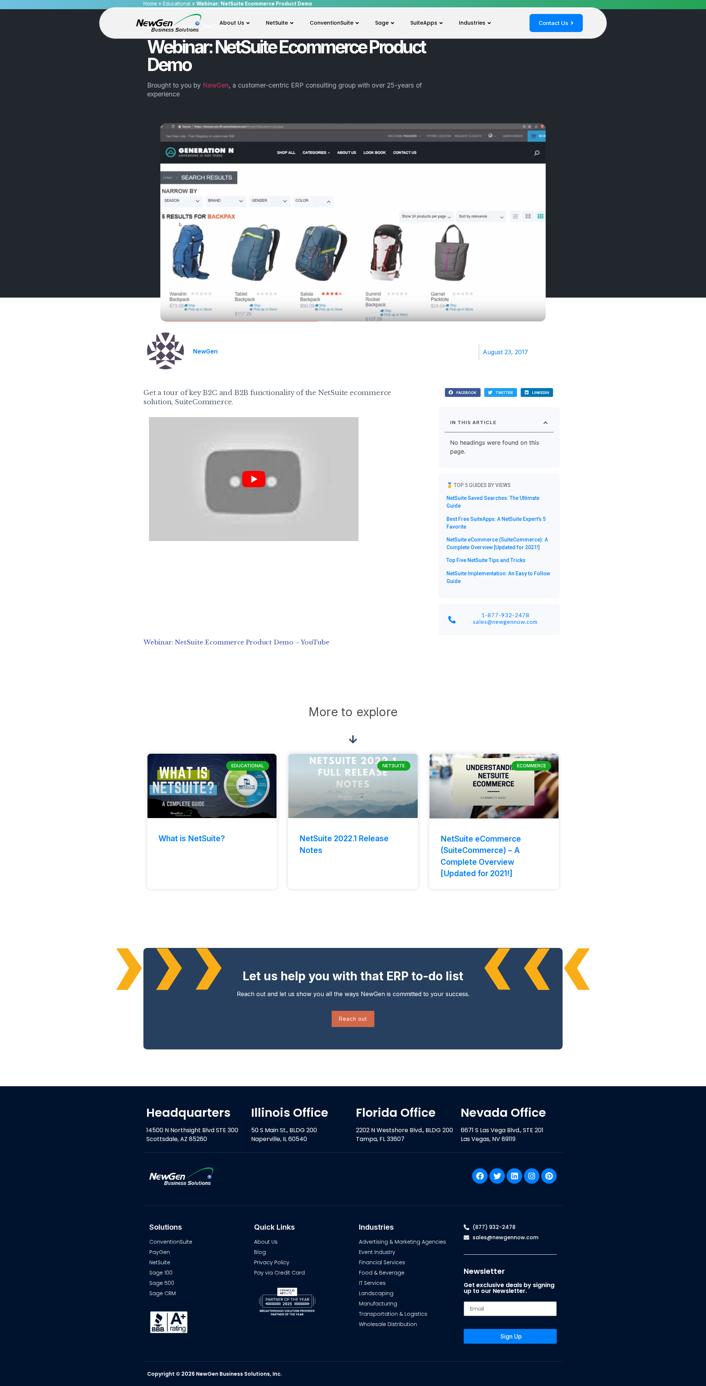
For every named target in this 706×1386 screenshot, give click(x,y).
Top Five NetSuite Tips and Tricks (485, 560)
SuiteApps (423, 22)
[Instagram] (531, 1176)
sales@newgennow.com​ (505, 621)
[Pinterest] (549, 1176)
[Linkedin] (514, 1176)
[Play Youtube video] (253, 479)
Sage (382, 22)
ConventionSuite (331, 22)
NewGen (216, 85)
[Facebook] (480, 1176)
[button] (463, 392)
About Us (232, 22)
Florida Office (396, 1112)
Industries (472, 22)
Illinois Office (289, 1112)
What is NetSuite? (191, 838)
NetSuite (277, 22)
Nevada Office (503, 1112)
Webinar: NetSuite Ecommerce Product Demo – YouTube (236, 642)
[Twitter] (497, 1176)
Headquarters (188, 1112)
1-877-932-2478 (505, 615)
